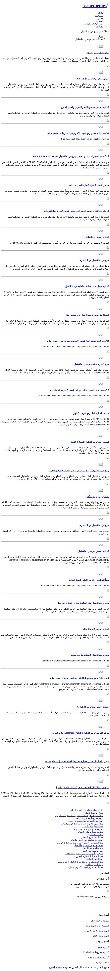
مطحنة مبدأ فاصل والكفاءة (90, 832)
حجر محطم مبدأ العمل (92, 851)
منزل (100, 13)
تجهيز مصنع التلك (101, 936)
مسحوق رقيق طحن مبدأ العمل (88, 845)
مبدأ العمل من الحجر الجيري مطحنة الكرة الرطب (80, 842)
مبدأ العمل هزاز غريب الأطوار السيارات (84, 867)
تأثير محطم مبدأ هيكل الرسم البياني (86, 810)
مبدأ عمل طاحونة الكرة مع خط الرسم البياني (82, 823)
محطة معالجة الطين (99, 920)
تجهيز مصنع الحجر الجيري (97, 930)
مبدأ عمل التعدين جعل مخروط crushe (85, 821)
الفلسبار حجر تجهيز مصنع (97, 925)
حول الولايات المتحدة (93, 23)
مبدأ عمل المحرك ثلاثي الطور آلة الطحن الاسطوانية (79, 815)
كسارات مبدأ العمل (94, 813)
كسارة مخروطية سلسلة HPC (95, 952)
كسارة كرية (103, 947)
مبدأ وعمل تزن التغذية (92, 826)
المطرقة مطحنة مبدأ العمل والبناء (87, 840)
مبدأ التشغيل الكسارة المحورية (88, 856)
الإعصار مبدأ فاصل (94, 864)
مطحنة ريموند (102, 962)
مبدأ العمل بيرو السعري (92, 837)
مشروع (99, 21)
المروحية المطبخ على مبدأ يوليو (88, 829)
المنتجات (99, 15)
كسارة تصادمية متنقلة (98, 957)
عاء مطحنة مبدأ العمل (92, 848)
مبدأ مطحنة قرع (95, 834)
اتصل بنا (99, 26)
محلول (100, 18)
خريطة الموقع (55, 967)
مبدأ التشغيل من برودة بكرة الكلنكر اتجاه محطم (80, 862)
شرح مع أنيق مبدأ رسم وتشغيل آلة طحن (84, 853)
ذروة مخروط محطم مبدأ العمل (88, 818)
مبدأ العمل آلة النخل (94, 859)
